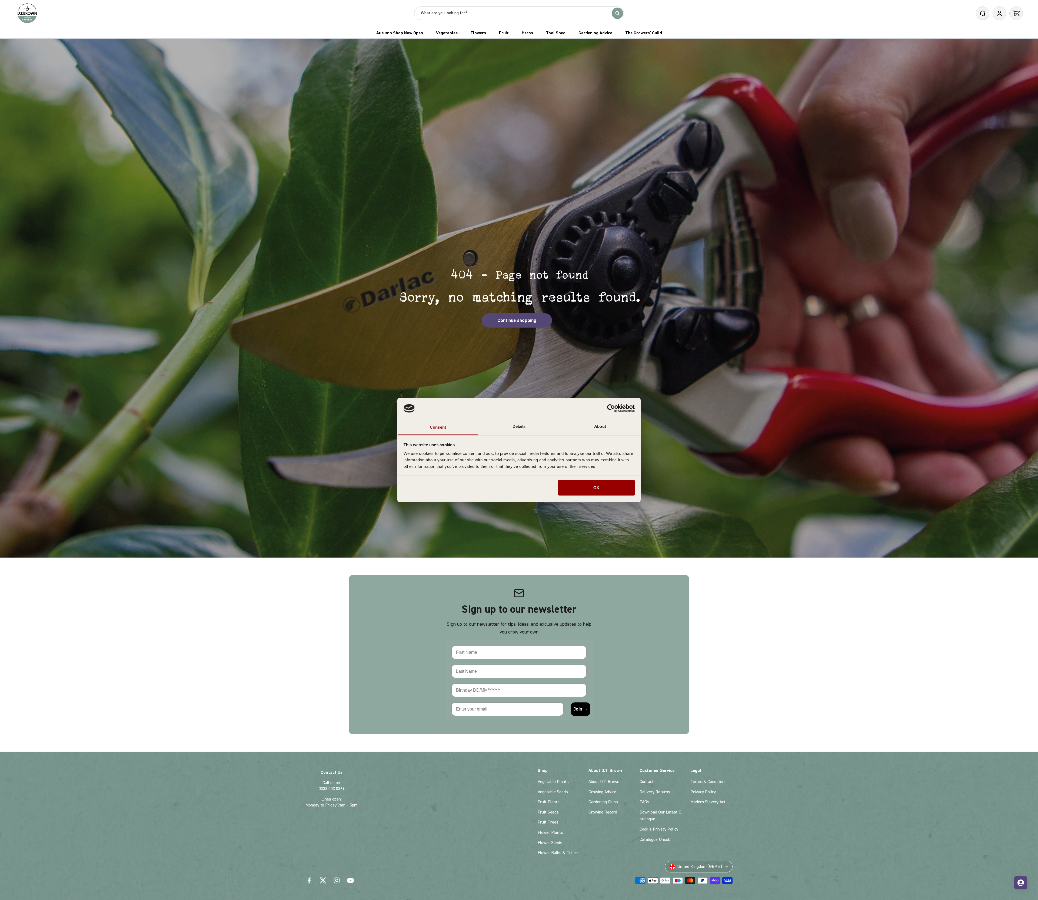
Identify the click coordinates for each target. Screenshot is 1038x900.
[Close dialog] (648, 361)
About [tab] (600, 426)
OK (596, 487)
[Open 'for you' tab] (1020, 882)
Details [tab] (519, 426)
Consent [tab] (438, 427)
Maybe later (451, 503)
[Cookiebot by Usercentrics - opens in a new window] (611, 408)
